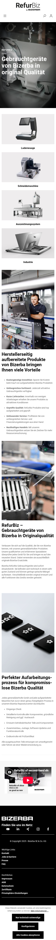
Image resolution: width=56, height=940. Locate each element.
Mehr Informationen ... (40, 911)
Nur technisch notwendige (28, 917)
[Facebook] (48, 829)
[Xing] (27, 829)
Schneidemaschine (28, 186)
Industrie (28, 262)
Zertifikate (7, 889)
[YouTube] (7, 829)
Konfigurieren (28, 926)
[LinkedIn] (17, 829)
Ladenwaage (28, 148)
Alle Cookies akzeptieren (28, 935)
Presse (5, 860)
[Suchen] (44, 16)
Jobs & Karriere (9, 857)
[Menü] (5, 16)
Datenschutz (8, 886)
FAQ (4, 864)
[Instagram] (38, 829)
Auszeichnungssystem (28, 224)
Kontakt (5, 853)
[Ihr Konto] (51, 16)
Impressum (7, 878)
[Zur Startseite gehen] (28, 6)
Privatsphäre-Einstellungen (15, 893)
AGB (4, 882)
